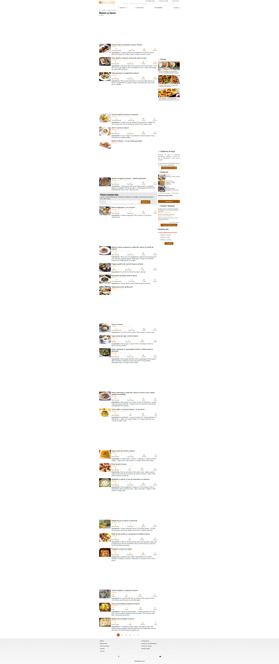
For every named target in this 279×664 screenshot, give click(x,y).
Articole (140, 7)
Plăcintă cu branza (165, 235)
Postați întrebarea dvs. (170, 225)
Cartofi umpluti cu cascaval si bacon (125, 590)
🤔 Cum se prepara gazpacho (166, 214)
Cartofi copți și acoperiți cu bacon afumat (127, 45)
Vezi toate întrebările (174, 222)
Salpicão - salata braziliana (170, 183)
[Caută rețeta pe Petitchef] (170, 3)
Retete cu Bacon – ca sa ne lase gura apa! (127, 141)
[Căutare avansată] (173, 4)
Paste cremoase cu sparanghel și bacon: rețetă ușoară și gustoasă (132, 350)
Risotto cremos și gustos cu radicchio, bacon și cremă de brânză (132, 248)
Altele (176, 7)
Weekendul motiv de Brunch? (122, 287)
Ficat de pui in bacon (119, 464)
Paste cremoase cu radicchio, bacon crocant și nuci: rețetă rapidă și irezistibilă (133, 393)
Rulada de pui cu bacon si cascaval (124, 521)
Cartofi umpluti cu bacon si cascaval (125, 114)
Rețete (122, 7)
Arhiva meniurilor (165, 193)
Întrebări (158, 7)
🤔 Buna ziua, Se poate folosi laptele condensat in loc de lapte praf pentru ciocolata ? (168, 210)
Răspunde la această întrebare (164, 212)
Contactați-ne (145, 641)
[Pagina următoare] (134, 635)
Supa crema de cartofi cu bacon (123, 451)
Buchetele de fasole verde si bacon (124, 276)
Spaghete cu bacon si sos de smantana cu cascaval (130, 479)
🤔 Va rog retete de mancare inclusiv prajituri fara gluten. (168, 218)
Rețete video (103, 643)
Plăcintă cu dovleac (165, 239)
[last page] (138, 635)
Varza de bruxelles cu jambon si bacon (126, 604)
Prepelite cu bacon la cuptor (122, 549)
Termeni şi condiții (146, 646)
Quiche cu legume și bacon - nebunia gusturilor (129, 178)
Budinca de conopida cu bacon (123, 619)
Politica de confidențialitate (149, 643)
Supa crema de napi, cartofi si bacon (125, 336)
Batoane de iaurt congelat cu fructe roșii (172, 189)
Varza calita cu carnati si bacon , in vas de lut (128, 409)
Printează (176, 193)
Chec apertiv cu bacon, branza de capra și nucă (129, 58)
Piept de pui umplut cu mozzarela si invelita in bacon (131, 534)
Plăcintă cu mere (165, 237)
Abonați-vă (145, 202)
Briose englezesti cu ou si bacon (123, 207)
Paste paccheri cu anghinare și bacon (125, 73)
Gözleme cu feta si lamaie (173, 176)
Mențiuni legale (145, 648)
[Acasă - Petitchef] (100, 10)
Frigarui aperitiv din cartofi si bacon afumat (127, 264)
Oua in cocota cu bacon (120, 128)
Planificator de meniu (168, 168)
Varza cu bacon (117, 324)
